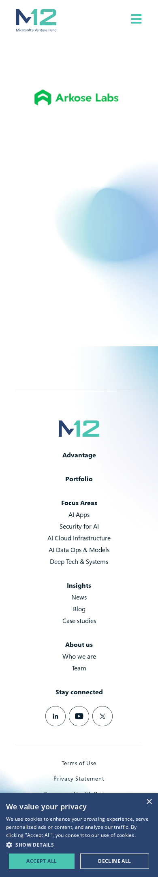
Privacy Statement (79, 778)
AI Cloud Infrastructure (79, 537)
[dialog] (79, 835)
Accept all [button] (41, 861)
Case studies (79, 620)
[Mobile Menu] (136, 19)
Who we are (79, 656)
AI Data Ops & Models (79, 549)
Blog (79, 608)
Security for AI (79, 526)
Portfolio (79, 478)
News (79, 597)
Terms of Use (79, 763)
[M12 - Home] (36, 20)
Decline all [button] (114, 861)
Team (79, 668)
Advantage (79, 454)
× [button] (149, 802)
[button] (79, 844)
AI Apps (79, 514)
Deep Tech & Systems (79, 561)
